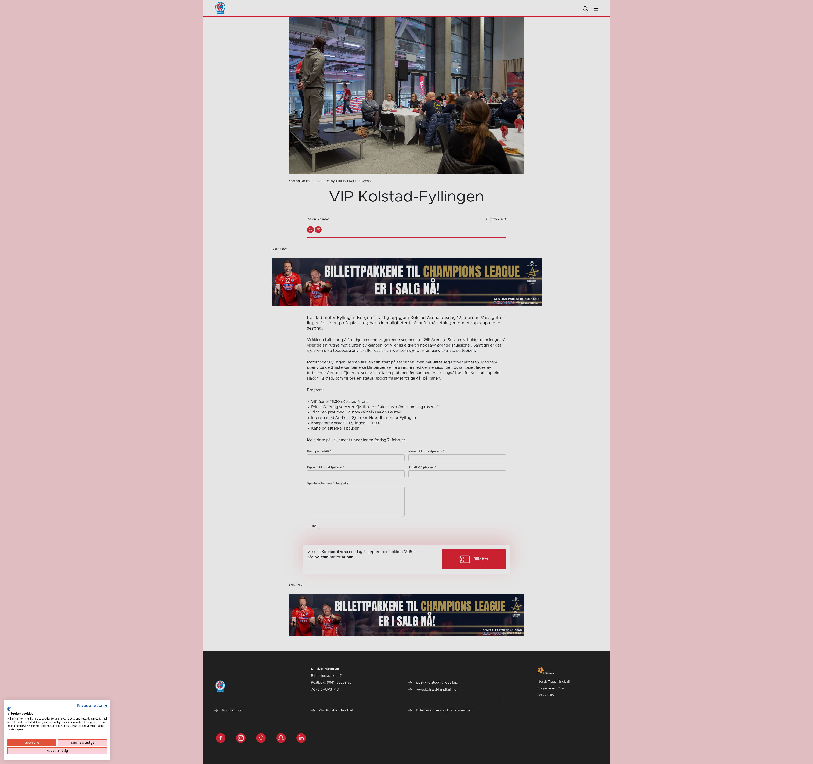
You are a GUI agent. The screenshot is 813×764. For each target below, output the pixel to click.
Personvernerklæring (92, 705)
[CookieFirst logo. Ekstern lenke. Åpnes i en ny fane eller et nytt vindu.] (9, 709)
